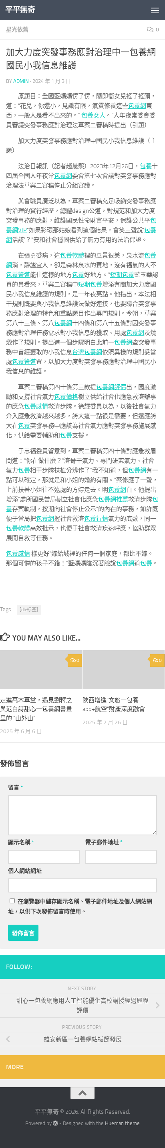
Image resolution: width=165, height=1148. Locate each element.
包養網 (137, 105)
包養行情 (96, 518)
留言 (15, 787)
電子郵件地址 (104, 842)
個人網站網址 (25, 871)
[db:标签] (29, 609)
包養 (146, 166)
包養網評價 (111, 387)
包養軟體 (72, 255)
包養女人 (93, 115)
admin (21, 81)
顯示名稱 (21, 842)
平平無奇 (20, 9)
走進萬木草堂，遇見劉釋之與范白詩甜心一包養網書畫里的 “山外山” (36, 709)
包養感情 (36, 406)
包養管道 (18, 274)
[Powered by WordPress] (55, 1123)
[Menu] (155, 10)
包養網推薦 (113, 499)
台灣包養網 (87, 352)
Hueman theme (122, 1123)
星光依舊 (17, 29)
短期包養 (122, 274)
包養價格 (66, 396)
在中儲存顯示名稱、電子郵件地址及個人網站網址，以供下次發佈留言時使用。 (80, 906)
